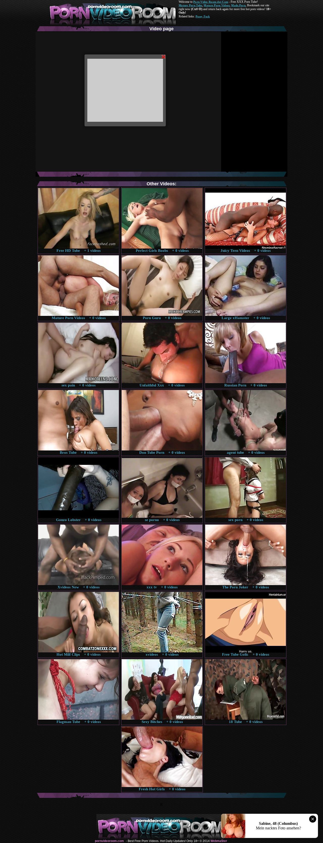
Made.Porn (238, 5)
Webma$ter (218, 841)
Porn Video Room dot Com (210, 1)
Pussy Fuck (203, 16)
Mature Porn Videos (217, 5)
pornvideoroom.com (109, 841)
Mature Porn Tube (190, 5)
